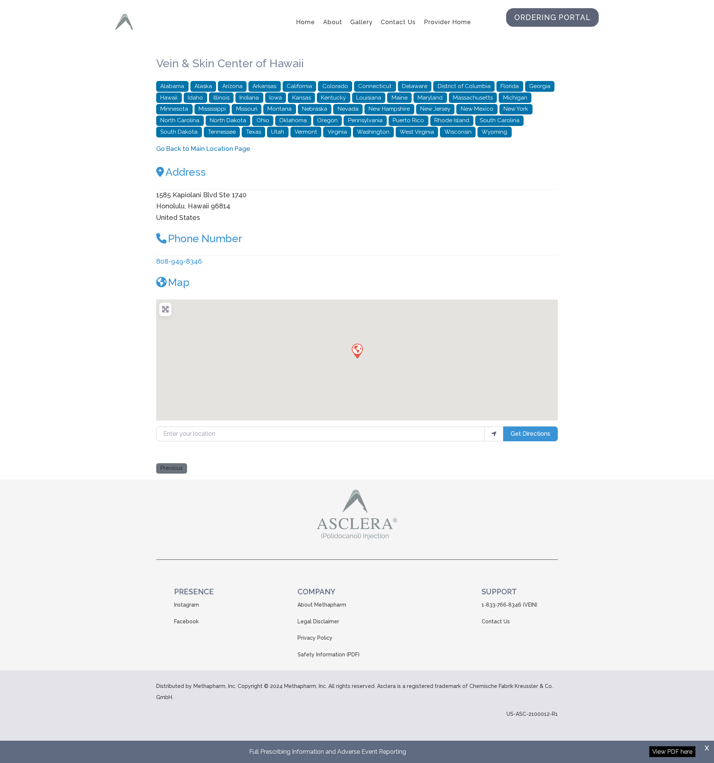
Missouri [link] (246, 108)
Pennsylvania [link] (365, 120)
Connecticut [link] (375, 86)
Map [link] (179, 282)
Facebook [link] (186, 621)
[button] (357, 350)
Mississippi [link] (212, 108)
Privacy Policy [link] (315, 638)
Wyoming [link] (494, 132)
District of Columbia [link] (464, 86)
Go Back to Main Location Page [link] (203, 148)
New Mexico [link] (477, 108)
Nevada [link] (348, 108)
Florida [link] (510, 86)
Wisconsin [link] (458, 132)
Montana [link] (279, 108)
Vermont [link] (306, 132)
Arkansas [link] (264, 86)
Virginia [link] (337, 132)
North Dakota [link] (228, 120)
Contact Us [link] (398, 22)
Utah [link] (277, 132)
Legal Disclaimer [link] (318, 621)
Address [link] (185, 172)
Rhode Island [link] (451, 120)
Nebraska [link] (314, 108)
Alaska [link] (203, 86)
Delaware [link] (414, 86)
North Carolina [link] (179, 120)
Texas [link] (253, 132)
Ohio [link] (263, 120)
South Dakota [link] (178, 132)
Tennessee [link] (222, 132)
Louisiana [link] (368, 97)
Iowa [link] (275, 97)
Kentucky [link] (333, 97)
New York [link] (516, 108)
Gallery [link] (361, 22)
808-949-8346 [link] (179, 261)
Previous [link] (171, 468)
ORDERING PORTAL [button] (552, 17)
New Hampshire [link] (389, 108)
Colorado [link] (335, 86)
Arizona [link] (232, 86)
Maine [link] (400, 97)
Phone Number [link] (205, 239)
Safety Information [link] (321, 655)
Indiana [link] (249, 97)
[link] (124, 22)
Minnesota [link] (174, 108)
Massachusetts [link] (473, 97)
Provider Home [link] (447, 22)
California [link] (299, 86)
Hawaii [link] (168, 97)
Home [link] (305, 22)
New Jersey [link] (435, 108)
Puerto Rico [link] (408, 120)
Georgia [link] (539, 86)
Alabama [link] (172, 86)
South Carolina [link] (500, 120)
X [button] (707, 748)
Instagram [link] (186, 605)
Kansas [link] (301, 97)
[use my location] (494, 433)
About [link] (332, 22)
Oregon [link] (327, 120)
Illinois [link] (221, 97)
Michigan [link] (515, 97)
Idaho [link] (195, 97)
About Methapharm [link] (322, 605)
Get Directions (530, 433)
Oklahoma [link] (293, 120)
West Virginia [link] (417, 132)
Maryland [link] (430, 97)
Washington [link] (373, 132)
